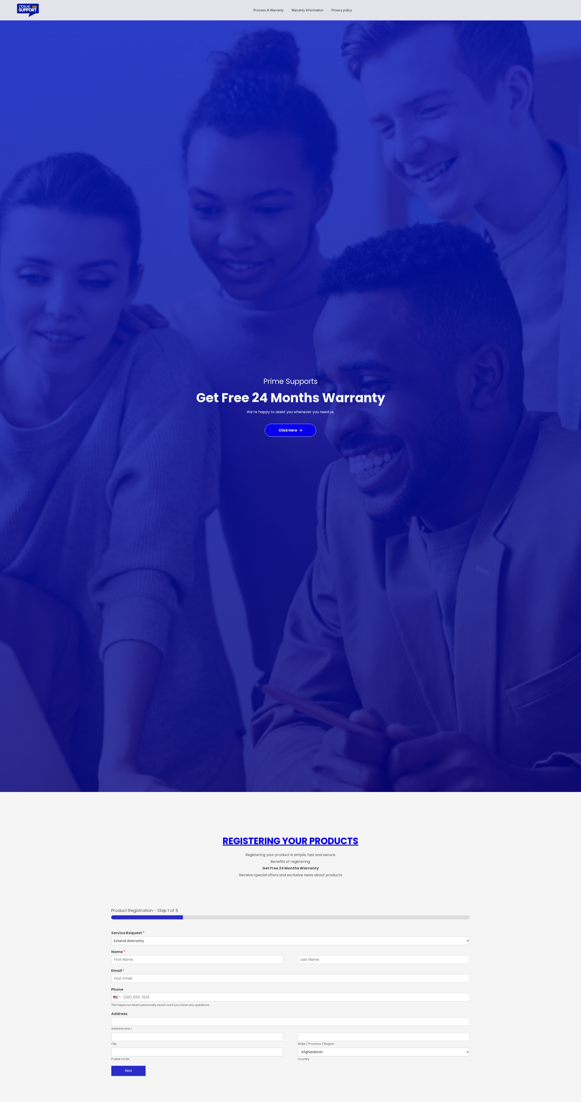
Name (118, 952)
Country (303, 1059)
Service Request (128, 933)
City (114, 1044)
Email (118, 970)
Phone (117, 989)
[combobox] (116, 997)
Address (119, 1014)
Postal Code (120, 1059)
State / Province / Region (316, 1044)
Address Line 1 (121, 1029)
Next (128, 1070)
